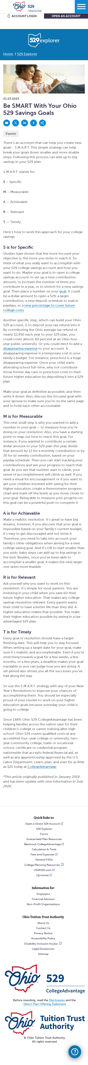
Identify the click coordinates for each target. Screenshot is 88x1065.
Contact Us (43, 928)
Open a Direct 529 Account (42, 823)
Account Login (24, 16)
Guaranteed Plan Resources (44, 839)
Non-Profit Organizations (43, 904)
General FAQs (44, 859)
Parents (11, 134)
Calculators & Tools (44, 849)
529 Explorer (44, 828)
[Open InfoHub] (74, 1051)
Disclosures (57, 1000)
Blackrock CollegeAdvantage (42, 844)
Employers (43, 894)
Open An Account (66, 16)
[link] (6, 123)
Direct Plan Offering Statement (44, 1004)
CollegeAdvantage (42, 767)
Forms (44, 834)
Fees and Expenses (42, 854)
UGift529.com (42, 870)
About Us (43, 923)
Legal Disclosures (43, 948)
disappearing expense (20, 348)
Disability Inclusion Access (41, 943)
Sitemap (43, 953)
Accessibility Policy (43, 938)
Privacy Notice (43, 933)
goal (62, 291)
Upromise (42, 875)
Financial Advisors (43, 899)
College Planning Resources (42, 864)
